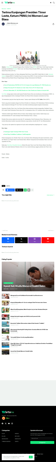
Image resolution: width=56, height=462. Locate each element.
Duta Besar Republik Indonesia (14, 145)
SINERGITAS (18, 438)
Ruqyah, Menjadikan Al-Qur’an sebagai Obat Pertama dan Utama (28, 302)
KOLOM (3, 436)
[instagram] (12, 423)
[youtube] (9, 423)
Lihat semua (50, 195)
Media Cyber (40, 454)
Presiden (15, 68)
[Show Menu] (2, 2)
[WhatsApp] (25, 190)
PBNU (35, 67)
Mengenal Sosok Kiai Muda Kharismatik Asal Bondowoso (26, 295)
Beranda (4, 8)
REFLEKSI (17, 436)
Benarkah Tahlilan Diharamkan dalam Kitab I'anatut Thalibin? (27, 323)
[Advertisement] (28, 37)
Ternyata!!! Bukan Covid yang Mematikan (21, 337)
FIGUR (3, 433)
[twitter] (5, 423)
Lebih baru (5, 230)
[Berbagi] (52, 24)
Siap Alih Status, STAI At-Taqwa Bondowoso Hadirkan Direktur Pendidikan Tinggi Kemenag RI (31, 344)
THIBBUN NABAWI (6, 441)
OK (31, 457)
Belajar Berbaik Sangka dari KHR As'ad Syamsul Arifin (25, 316)
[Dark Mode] (50, 2)
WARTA (9, 8)
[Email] (28, 190)
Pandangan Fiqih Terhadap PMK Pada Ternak (16, 131)
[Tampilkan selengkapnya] (32, 190)
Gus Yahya (4, 94)
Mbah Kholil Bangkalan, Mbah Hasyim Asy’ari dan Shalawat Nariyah (28, 309)
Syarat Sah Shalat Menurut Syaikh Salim (21, 351)
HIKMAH (17, 433)
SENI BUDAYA (5, 438)
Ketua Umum (10, 67)
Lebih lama (50, 230)
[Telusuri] (53, 2)
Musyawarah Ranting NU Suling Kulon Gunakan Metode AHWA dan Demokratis (29, 330)
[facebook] (2, 423)
